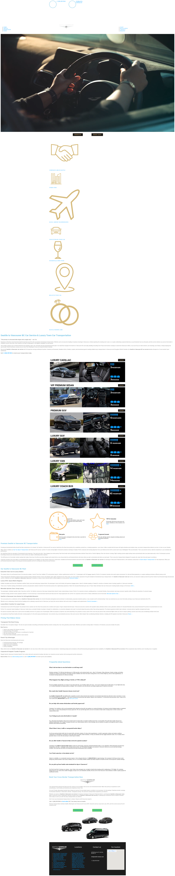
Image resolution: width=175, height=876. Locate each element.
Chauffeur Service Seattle (59, 864)
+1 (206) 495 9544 (60, 1)
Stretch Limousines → (92, 601)
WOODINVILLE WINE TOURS (56, 260)
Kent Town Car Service (77, 854)
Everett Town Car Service (77, 855)
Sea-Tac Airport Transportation (20, 549)
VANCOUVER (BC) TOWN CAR (57, 239)
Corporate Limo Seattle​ (58, 867)
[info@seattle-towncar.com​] (89, 857)
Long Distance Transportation (60, 866)
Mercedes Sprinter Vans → (113, 593)
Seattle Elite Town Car (58, 858)
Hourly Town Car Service (58, 865)
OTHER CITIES (53, 187)
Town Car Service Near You (59, 862)
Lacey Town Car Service (77, 863)
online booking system (17, 656)
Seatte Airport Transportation (147, 559)
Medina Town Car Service (77, 864)
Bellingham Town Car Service (78, 858)
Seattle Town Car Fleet (58, 856)
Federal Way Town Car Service (78, 857)
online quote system (73, 698)
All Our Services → (57, 869)
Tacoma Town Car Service (78, 853)
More (68, 522)
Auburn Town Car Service (77, 860)
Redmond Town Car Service (78, 862)
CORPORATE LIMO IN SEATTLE (57, 170)
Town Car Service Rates (58, 857)
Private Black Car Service (58, 863)
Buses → (130, 614)
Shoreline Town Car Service (78, 866)
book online (65, 801)
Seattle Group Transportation (59, 855)
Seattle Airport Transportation (60, 854)
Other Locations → (76, 869)
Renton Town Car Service (77, 856)
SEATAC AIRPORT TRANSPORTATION (58, 222)
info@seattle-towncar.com (79, 2)
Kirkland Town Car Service (77, 859)
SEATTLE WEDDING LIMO (56, 329)
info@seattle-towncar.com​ (97, 856)
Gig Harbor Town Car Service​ (78, 867)
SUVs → (133, 585)
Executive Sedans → (75, 578)
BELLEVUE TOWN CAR (55, 295)
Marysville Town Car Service (78, 865)
